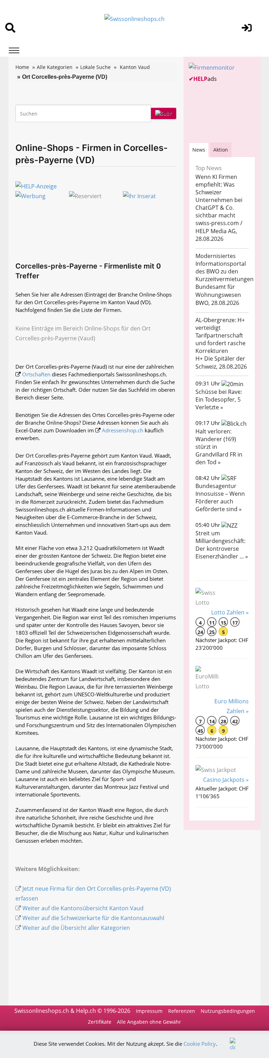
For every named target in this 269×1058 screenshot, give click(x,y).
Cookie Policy (200, 1043)
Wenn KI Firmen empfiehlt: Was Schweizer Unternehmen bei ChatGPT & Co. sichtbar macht (218, 196)
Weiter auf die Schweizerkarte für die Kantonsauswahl (93, 918)
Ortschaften (36, 374)
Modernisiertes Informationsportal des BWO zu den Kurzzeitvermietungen (224, 267)
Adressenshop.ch (122, 430)
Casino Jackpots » (226, 780)
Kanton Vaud (135, 67)
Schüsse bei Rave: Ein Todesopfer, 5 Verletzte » (218, 399)
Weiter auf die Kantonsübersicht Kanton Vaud (83, 908)
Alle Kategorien (55, 67)
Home (22, 67)
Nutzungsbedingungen (228, 1011)
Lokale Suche (95, 67)
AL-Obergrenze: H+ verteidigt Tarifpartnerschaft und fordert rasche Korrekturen (220, 335)
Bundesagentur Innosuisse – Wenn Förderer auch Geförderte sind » (220, 497)
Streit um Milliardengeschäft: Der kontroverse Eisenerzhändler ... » (221, 544)
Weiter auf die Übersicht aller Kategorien (76, 928)
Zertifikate (99, 1021)
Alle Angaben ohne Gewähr (149, 1021)
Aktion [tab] (220, 149)
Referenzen (181, 1011)
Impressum (149, 1011)
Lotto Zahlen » (230, 612)
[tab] (199, 149)
